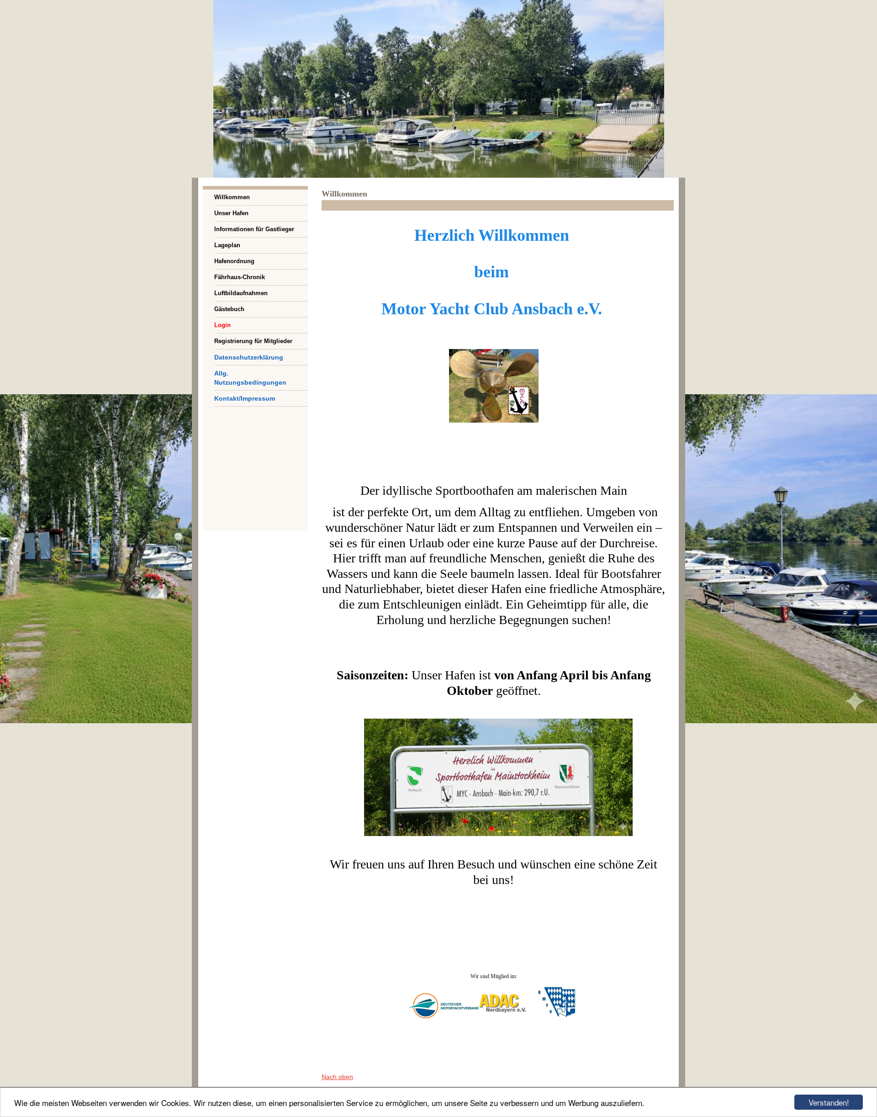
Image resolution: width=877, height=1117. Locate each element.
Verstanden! (828, 1102)
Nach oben (337, 1076)
